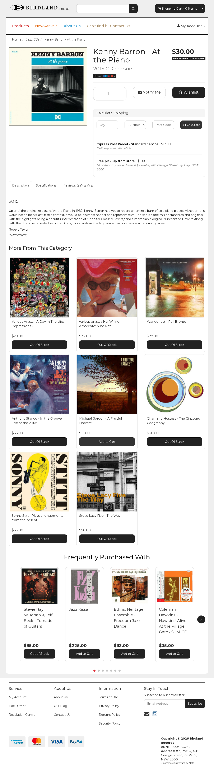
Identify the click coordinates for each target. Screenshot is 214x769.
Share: (98, 75)
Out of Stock (39, 654)
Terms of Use (108, 697)
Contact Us (62, 715)
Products (20, 26)
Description (20, 185)
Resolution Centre (22, 715)
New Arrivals (46, 26)
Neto (191, 762)
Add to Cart (107, 442)
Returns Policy (109, 715)
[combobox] (102, 8)
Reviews (69, 185)
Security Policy (109, 723)
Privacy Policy (109, 706)
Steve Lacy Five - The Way (99, 516)
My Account (18, 697)
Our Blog (60, 706)
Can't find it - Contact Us (108, 26)
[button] (53, 571)
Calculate (193, 125)
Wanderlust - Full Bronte (166, 322)
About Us (72, 26)
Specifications (46, 185)
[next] (201, 619)
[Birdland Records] (39, 6)
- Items (179, 8)
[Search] (133, 8)
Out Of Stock (39, 345)
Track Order (17, 706)
